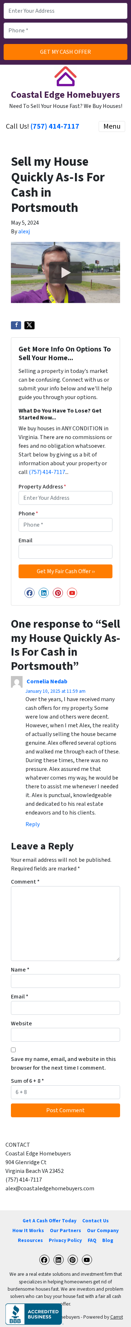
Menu (111, 126)
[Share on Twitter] (29, 325)
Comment (25, 882)
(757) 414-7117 (55, 126)
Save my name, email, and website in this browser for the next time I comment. (63, 1063)
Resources (30, 1240)
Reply (32, 824)
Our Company (103, 1230)
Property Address (42, 487)
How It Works (28, 1230)
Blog (107, 1240)
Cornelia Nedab (47, 681)
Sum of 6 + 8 (27, 1081)
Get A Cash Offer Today (49, 1220)
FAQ (92, 1240)
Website (21, 1024)
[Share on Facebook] (16, 325)
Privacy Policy (65, 1240)
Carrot (116, 1317)
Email (25, 540)
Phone (28, 514)
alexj (24, 232)
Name (20, 970)
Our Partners (65, 1230)
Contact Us (95, 1220)
